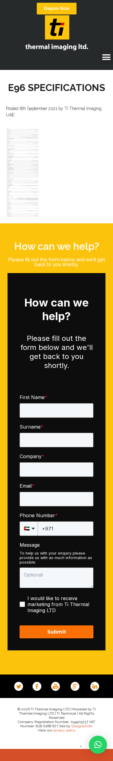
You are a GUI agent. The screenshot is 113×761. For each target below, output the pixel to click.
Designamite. (82, 726)
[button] (106, 57)
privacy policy (64, 730)
